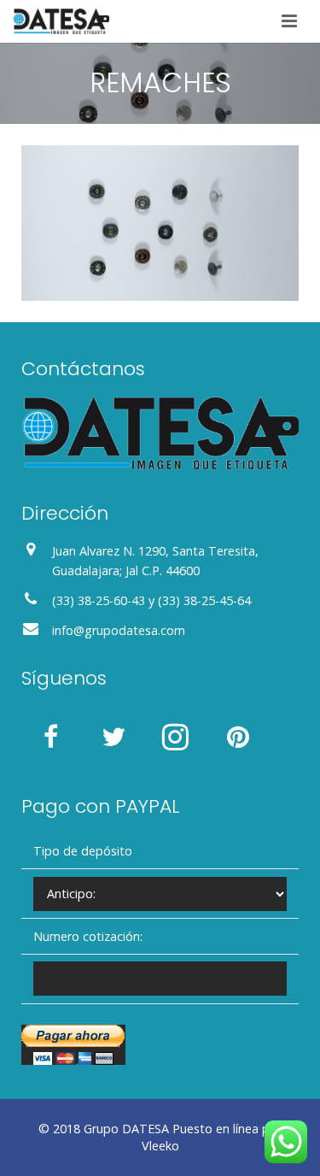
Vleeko (160, 1146)
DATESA (145, 1128)
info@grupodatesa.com (118, 630)
